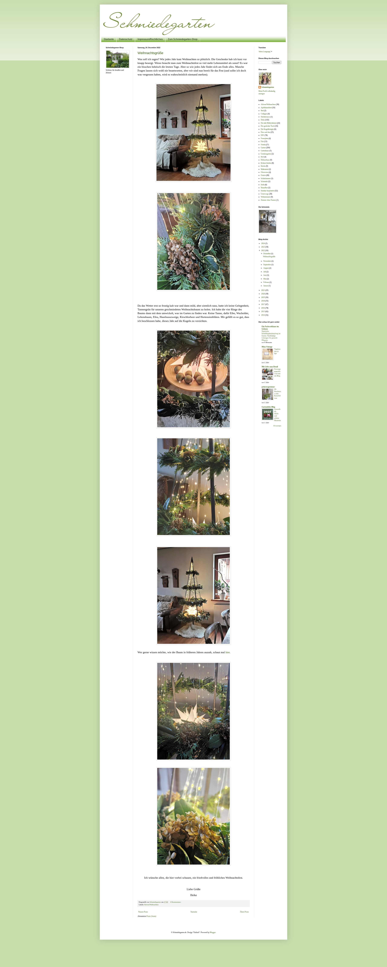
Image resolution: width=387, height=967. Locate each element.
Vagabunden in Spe (277, 351)
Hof (262, 157)
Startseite (109, 39)
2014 (263, 315)
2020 (263, 294)
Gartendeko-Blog (268, 407)
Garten (263, 148)
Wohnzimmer (265, 197)
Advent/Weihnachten (151, 905)
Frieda (263, 145)
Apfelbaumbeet (266, 108)
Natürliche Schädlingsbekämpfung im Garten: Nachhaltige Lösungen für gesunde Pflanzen (271, 335)
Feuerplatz (264, 138)
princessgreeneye (268, 387)
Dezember (267, 253)
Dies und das (265, 132)
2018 (263, 301)
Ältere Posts (244, 912)
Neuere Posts (143, 912)
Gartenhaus (265, 151)
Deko (263, 120)
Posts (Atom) (151, 916)
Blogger (212, 932)
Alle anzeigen (277, 426)
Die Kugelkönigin (267, 129)
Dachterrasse (265, 117)
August (266, 268)
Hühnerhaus (265, 160)
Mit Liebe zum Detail (270, 367)
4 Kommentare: (176, 902)
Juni (265, 275)
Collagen (264, 114)
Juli (264, 272)
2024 (263, 243)
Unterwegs (265, 194)
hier (228, 652)
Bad (262, 111)
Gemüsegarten (266, 154)
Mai (265, 279)
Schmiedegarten (268, 87)
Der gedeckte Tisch (268, 126)
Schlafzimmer (266, 178)
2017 (263, 304)
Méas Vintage (267, 347)
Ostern (263, 175)
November (267, 261)
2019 (263, 297)
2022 (263, 250)
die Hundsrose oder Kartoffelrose (277, 393)
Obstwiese (264, 172)
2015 (263, 311)
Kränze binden (266, 163)
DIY (262, 135)
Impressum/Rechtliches (150, 39)
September (267, 265)
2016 (263, 308)
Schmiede (264, 181)
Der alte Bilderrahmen (268, 123)
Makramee (264, 169)
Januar (265, 286)
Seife (262, 185)
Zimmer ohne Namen (268, 200)
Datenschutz (125, 39)
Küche (263, 166)
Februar (266, 282)
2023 (263, 247)
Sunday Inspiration (267, 191)
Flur (262, 141)
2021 (263, 290)
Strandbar (264, 188)
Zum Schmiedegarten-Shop (182, 39)
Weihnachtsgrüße (150, 53)
